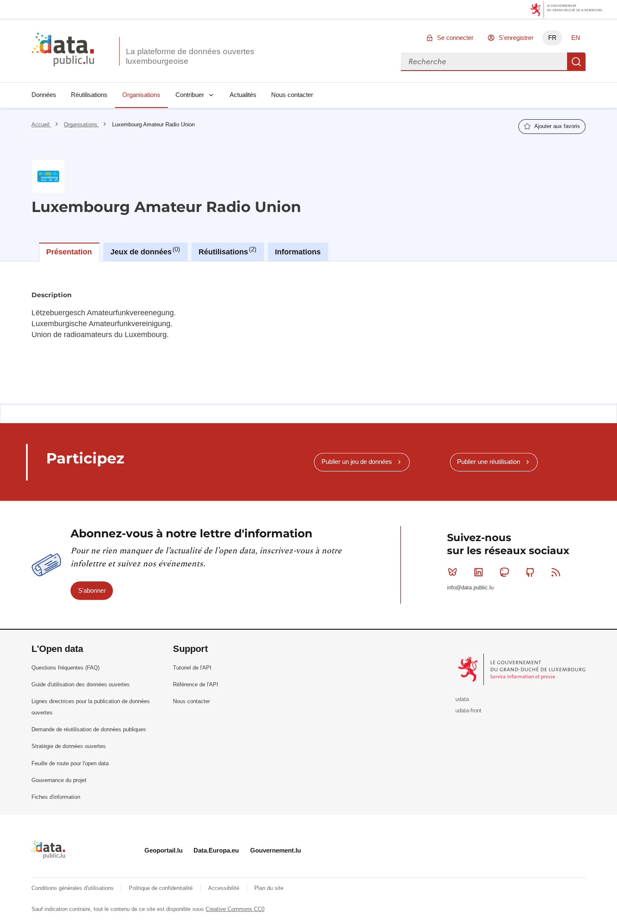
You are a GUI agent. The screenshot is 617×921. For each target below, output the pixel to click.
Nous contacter (292, 94)
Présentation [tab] (69, 252)
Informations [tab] (298, 252)
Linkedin (478, 572)
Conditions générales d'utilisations (73, 888)
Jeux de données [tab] (144, 251)
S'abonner (92, 590)
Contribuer (189, 94)
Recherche (576, 61)
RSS (556, 572)
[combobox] (484, 61)
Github (530, 572)
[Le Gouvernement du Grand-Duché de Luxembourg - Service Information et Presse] (522, 669)
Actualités (243, 94)
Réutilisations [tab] (226, 251)
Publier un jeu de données (357, 461)
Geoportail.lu (163, 850)
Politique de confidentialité (161, 888)
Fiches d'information (55, 797)
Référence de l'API (195, 684)
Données (43, 94)
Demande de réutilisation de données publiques (88, 729)
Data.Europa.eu (216, 850)
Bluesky (452, 572)
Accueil (41, 124)
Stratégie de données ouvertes (68, 746)
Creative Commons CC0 (235, 909)
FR (552, 37)
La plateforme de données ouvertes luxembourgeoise (190, 56)
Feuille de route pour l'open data (70, 763)
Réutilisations (89, 94)
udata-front (468, 710)
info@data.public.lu (470, 587)
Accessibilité (224, 888)
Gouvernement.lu (275, 850)
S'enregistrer (516, 37)
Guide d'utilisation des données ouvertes (80, 684)
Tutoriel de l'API (192, 668)
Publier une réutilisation (488, 461)
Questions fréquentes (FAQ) (65, 668)
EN (575, 37)
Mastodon (504, 572)
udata (462, 699)
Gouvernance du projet (58, 780)
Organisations (141, 94)
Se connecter (455, 37)
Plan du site (268, 888)
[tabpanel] (308, 332)
